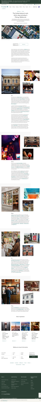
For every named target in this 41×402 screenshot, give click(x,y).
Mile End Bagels (13, 103)
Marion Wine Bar (26, 119)
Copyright (2, 398)
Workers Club (18, 272)
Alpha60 (12, 215)
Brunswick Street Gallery (15, 264)
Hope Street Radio (20, 163)
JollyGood (13, 110)
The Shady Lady (24, 178)
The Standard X (16, 307)
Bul (15, 215)
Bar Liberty (25, 115)
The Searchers (26, 223)
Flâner (18, 218)
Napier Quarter (19, 97)
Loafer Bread (13, 271)
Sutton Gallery (22, 264)
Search (25, 4)
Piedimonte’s (21, 270)
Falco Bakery (21, 106)
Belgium (38, 398)
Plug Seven (14, 224)
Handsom (18, 215)
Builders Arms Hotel (20, 167)
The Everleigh (26, 173)
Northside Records (16, 223)
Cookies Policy (5, 400)
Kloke (23, 215)
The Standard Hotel (20, 309)
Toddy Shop (15, 125)
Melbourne (26, 49)
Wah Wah (21, 223)
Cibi (16, 220)
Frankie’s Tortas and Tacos (24, 111)
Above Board (13, 176)
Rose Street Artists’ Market (15, 260)
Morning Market (26, 107)
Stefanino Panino (19, 108)
